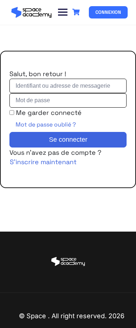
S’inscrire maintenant (43, 162)
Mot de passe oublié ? (46, 124)
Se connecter (68, 139)
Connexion (108, 12)
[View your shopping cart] (77, 12)
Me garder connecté (49, 112)
